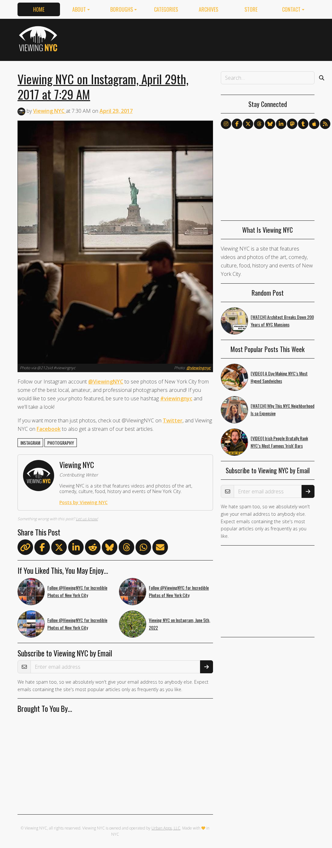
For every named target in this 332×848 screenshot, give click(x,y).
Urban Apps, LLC (165, 828)
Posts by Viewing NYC (83, 502)
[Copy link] (25, 547)
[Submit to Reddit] (93, 548)
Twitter (173, 420)
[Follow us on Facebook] (237, 123)
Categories (166, 9)
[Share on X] (59, 548)
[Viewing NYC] (39, 38)
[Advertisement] (196, 38)
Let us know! (87, 519)
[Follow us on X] (248, 123)
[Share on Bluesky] (109, 548)
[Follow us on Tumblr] (303, 123)
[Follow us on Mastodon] (292, 123)
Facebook (49, 428)
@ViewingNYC (105, 381)
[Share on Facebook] (42, 548)
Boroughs (121, 9)
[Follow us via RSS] (325, 123)
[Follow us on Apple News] (314, 123)
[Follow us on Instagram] (226, 123)
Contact (291, 9)
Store (250, 9)
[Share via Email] (160, 548)
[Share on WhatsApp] (143, 548)
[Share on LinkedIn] (76, 548)
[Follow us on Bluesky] (270, 123)
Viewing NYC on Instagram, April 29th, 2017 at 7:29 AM (103, 86)
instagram (30, 442)
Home (38, 9)
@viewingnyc (198, 368)
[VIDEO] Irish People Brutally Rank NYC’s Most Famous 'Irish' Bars (279, 442)
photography (60, 442)
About (79, 9)
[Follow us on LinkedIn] (281, 123)
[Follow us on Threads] (259, 123)
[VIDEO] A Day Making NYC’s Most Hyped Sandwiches (279, 377)
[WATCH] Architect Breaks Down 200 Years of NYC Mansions (282, 320)
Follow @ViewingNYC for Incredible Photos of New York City (77, 591)
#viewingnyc (176, 398)
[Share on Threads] (126, 548)
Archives (208, 9)
